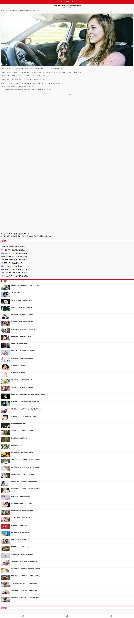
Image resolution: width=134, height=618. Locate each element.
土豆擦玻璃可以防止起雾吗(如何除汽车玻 (16, 276)
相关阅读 (4, 281)
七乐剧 (63, 2)
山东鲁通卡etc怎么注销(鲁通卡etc (13, 263)
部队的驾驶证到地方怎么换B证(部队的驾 (15, 256)
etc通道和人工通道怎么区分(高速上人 (14, 250)
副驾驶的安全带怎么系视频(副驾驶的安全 (16, 253)
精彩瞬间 (4, 608)
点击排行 (4, 241)
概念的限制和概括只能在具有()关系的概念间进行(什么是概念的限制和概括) (29, 236)
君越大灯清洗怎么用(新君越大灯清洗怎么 (16, 259)
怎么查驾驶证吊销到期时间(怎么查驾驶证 (16, 272)
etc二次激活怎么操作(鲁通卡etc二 (13, 266)
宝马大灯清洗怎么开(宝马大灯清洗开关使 (16, 269)
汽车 (67, 2)
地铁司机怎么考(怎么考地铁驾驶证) (14, 246)
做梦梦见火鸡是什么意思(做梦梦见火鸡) (18, 234)
